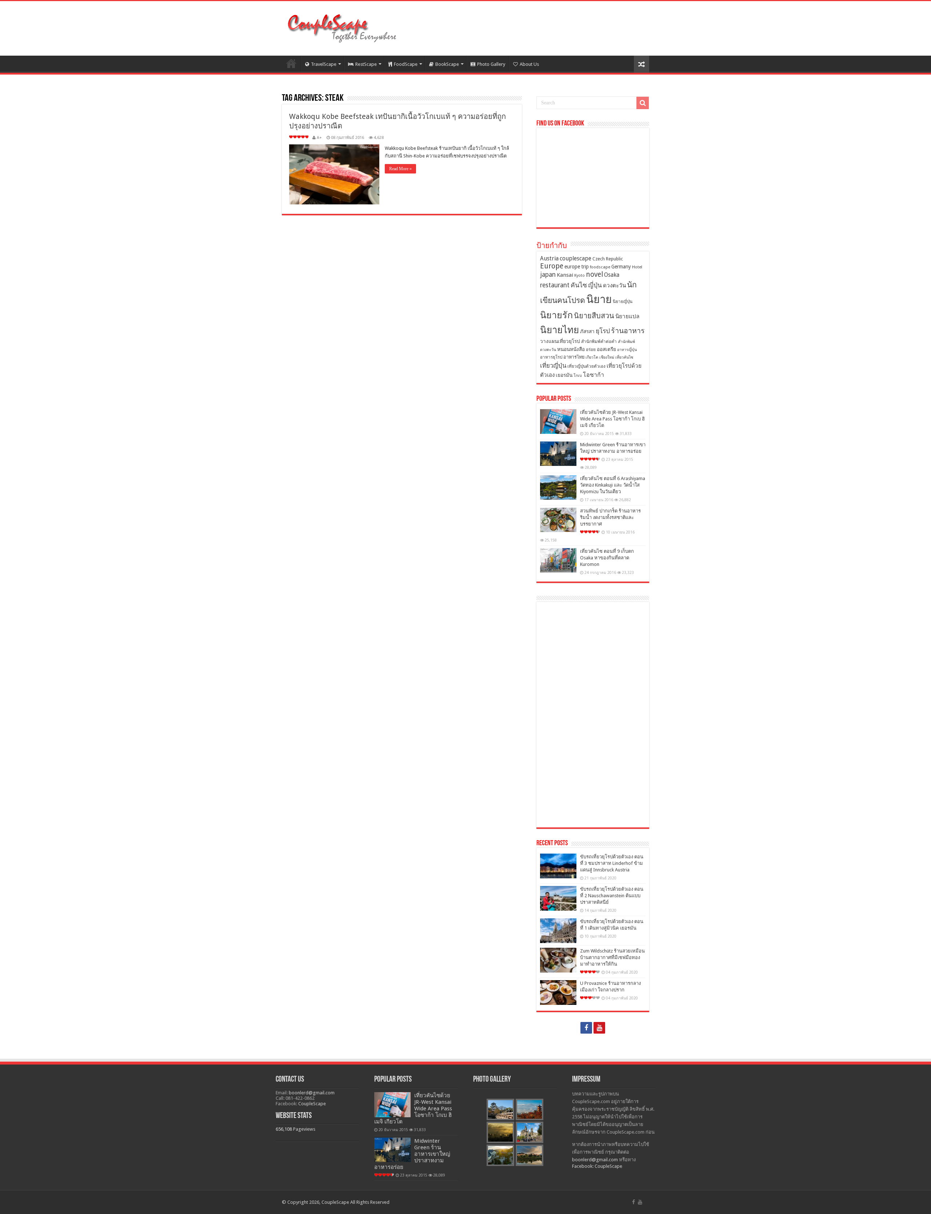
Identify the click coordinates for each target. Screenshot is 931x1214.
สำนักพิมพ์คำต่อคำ (599, 341)
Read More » (400, 168)
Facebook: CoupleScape (597, 1166)
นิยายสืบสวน (594, 315)
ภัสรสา (587, 331)
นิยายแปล (627, 316)
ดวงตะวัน (614, 285)
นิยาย (599, 299)
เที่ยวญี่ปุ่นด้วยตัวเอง (586, 366)
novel (594, 274)
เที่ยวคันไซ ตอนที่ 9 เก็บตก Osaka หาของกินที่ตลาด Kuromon (607, 557)
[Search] (642, 103)
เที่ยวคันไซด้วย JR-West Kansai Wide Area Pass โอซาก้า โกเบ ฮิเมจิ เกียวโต (612, 419)
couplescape (575, 258)
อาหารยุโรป (551, 357)
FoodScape (405, 64)
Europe (551, 266)
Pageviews (304, 1129)
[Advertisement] (593, 715)
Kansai (565, 275)
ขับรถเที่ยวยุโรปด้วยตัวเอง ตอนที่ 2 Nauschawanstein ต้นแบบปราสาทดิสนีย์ (611, 895)
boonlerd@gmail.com (312, 1092)
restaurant (555, 285)
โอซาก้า (593, 374)
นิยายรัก (556, 315)
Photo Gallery (491, 64)
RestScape (366, 64)
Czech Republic (607, 258)
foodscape (600, 266)
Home (291, 63)
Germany (621, 266)
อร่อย (591, 349)
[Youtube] (599, 1028)
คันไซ (579, 285)
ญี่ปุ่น (595, 285)
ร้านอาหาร (628, 331)
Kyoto (579, 275)
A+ (319, 137)
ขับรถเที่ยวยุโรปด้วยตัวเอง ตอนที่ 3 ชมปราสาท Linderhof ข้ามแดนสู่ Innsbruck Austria (611, 863)
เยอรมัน (564, 375)
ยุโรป (603, 331)
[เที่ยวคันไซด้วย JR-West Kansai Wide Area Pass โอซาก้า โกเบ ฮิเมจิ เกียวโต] (558, 421)
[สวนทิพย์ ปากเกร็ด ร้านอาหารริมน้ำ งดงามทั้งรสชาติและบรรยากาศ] (558, 520)
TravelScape (323, 64)
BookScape (447, 64)
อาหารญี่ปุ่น (627, 349)
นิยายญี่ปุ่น (622, 301)
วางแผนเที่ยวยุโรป (560, 341)
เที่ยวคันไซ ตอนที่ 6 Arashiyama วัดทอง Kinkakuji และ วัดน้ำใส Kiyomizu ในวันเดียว (612, 485)
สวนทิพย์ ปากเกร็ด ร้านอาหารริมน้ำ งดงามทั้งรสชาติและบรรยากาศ (610, 517)
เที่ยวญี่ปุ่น (553, 365)
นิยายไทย (559, 329)
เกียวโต (592, 357)
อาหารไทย (573, 357)
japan (548, 274)
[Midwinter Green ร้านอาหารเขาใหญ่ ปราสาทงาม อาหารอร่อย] (558, 454)
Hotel (637, 266)
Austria (549, 258)
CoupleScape (312, 1103)
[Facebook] (586, 1028)
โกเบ (578, 375)
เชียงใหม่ (606, 357)
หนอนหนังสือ (571, 349)
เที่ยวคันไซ (624, 357)
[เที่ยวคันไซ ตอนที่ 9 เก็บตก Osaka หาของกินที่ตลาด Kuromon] (558, 560)
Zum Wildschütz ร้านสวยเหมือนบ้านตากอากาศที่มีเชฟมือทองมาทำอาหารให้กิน (612, 957)
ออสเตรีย (606, 349)
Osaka (611, 274)
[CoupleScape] (341, 27)
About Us (529, 64)
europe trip (576, 266)
